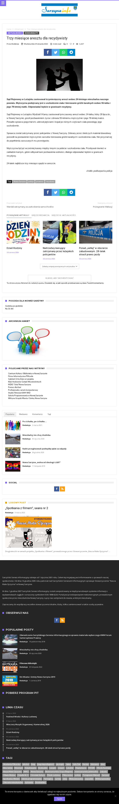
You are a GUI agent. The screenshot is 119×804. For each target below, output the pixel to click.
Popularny (10, 414)
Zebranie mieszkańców (13, 782)
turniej (58, 779)
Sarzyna (105, 775)
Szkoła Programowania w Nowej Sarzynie (25, 395)
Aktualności (19, 29)
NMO (26, 771)
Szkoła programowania (31, 779)
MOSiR (91, 768)
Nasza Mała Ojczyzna (12, 771)
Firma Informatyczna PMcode (20, 376)
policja (31, 181)
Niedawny (23, 414)
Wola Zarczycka (76, 779)
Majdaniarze (81, 768)
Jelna (68, 764)
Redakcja (15, 44)
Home (9, 29)
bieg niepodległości (45, 764)
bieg (33, 764)
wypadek (89, 779)
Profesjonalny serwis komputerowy (23, 390)
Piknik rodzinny (53, 775)
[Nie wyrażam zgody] (115, 796)
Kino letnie (7, 768)
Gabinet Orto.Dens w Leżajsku (21, 379)
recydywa (50, 181)
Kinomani (18, 768)
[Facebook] (56, 489)
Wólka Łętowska (102, 779)
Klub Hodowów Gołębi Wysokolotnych (24, 382)
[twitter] (55, 52)
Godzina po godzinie (14, 306)
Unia (65, 779)
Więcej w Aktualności (64, 215)
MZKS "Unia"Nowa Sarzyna (19, 384)
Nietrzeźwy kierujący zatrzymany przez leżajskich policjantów (58, 251)
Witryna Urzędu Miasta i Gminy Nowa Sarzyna (27, 398)
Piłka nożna (67, 775)
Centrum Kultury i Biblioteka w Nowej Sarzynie (27, 373)
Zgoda (59, 799)
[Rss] (62, 489)
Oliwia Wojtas (9, 775)
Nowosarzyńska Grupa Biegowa (58, 771)
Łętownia (29, 782)
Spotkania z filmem (11, 779)
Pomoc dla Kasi (14, 387)
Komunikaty (31, 33)
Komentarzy (37, 414)
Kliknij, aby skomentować (60, 278)
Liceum (61, 768)
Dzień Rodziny (14, 248)
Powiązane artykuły (18, 215)
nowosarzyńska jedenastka (86, 771)
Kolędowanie (30, 768)
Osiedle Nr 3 (23, 775)
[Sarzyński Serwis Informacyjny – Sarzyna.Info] (59, 3)
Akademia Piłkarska (11, 764)
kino (103, 764)
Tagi (49, 414)
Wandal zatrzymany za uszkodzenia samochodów (30, 205)
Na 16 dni (9, 308)
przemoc (40, 181)
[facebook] (48, 52)
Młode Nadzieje (103, 768)
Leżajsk (53, 768)
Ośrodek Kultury (38, 775)
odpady (103, 771)
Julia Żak (76, 764)
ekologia (60, 764)
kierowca (95, 764)
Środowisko (40, 782)
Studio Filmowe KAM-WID (19, 393)
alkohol (26, 764)
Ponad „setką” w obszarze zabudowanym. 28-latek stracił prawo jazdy (93, 251)
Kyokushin (42, 768)
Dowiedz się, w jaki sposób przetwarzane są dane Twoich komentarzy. (74, 283)
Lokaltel (69, 768)
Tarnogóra (48, 779)
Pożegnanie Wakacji (102, 205)
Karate (85, 764)
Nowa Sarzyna (20, 181)
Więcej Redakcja (40, 215)
